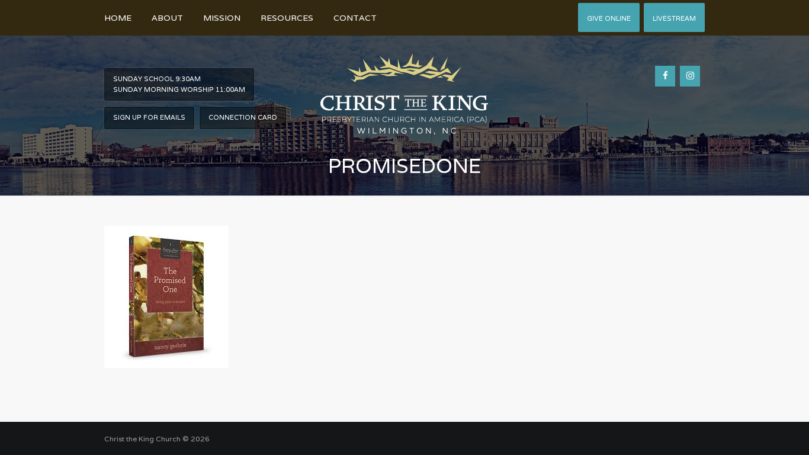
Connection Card (242, 117)
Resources (287, 17)
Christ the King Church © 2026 (157, 438)
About (167, 17)
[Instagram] (690, 76)
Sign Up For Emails (149, 117)
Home (117, 17)
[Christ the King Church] (404, 87)
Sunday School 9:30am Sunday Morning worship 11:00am (179, 84)
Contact (355, 17)
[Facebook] (665, 76)
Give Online (609, 18)
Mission (221, 17)
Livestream (674, 18)
